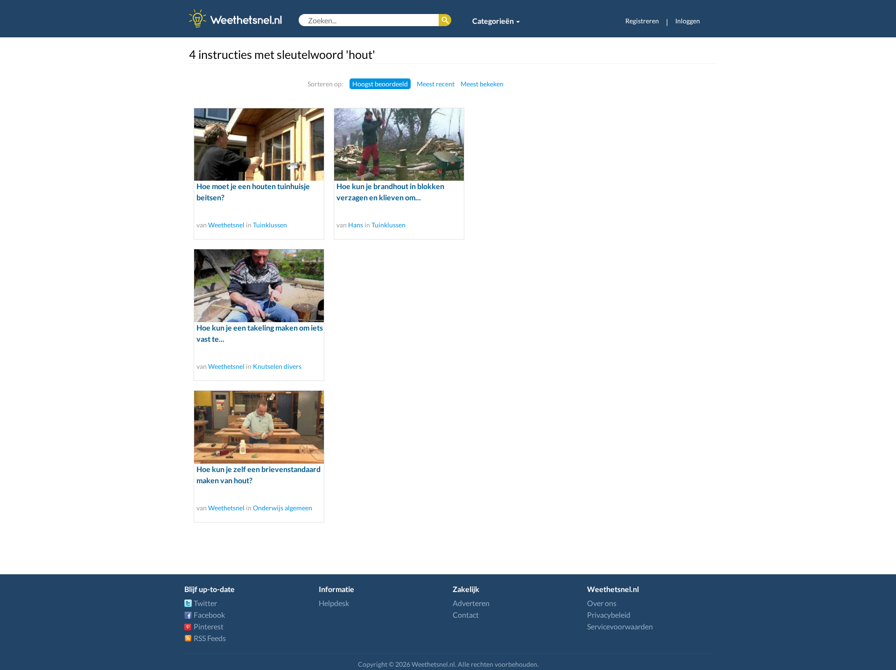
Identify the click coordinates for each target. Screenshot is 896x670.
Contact (466, 614)
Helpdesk (334, 603)
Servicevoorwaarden (620, 626)
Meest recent (436, 84)
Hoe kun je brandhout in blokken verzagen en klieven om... (390, 192)
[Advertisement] (656, 218)
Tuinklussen (270, 225)
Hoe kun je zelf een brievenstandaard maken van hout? (258, 475)
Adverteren (471, 603)
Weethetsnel (226, 225)
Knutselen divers (277, 366)
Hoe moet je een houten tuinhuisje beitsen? (253, 192)
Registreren (642, 21)
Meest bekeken (482, 84)
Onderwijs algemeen (282, 508)
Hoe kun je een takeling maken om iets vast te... (259, 333)
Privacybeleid (608, 614)
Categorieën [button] (493, 20)
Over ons (601, 603)
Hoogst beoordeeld (380, 84)
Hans (355, 225)
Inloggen (687, 21)
